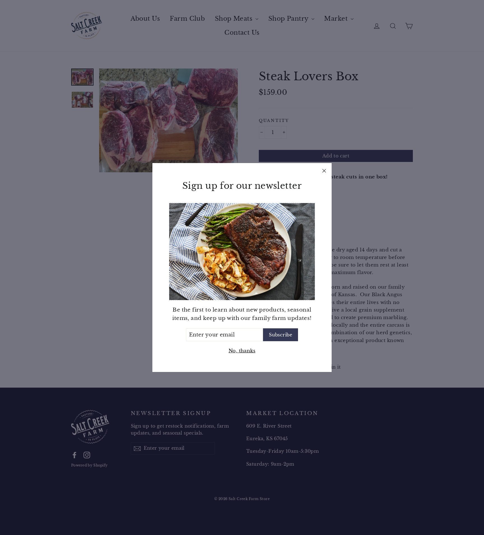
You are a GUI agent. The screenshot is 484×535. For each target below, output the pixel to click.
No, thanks (242, 351)
